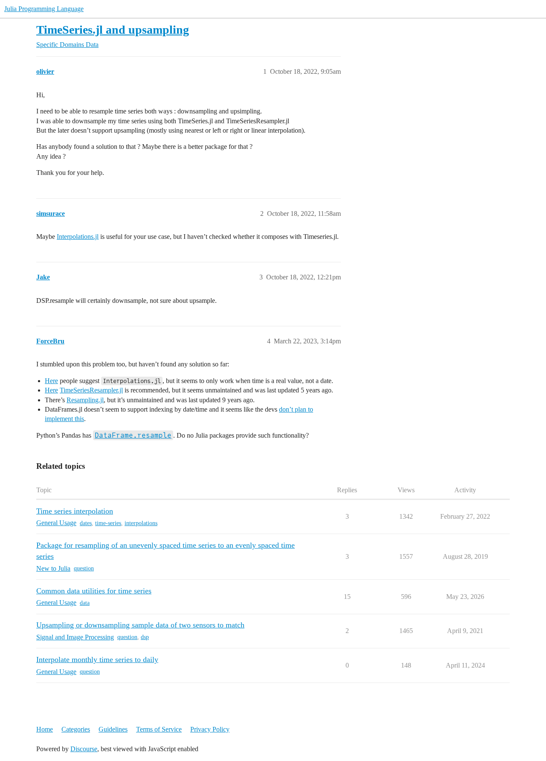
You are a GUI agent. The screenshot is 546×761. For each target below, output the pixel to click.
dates (86, 523)
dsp (145, 637)
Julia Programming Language (44, 8)
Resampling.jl (85, 400)
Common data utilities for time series (93, 591)
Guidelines (113, 729)
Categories (75, 729)
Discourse (83, 748)
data (85, 603)
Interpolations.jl (78, 236)
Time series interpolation (74, 511)
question (84, 568)
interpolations (141, 523)
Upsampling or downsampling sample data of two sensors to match (140, 625)
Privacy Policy (209, 729)
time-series (108, 523)
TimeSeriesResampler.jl (91, 390)
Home (44, 729)
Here (51, 380)
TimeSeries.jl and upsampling (112, 29)
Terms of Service (159, 729)
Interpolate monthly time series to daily (97, 659)
